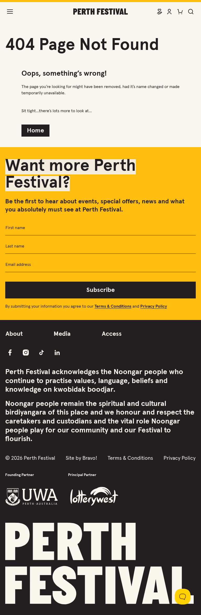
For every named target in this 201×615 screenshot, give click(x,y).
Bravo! (89, 458)
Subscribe (100, 290)
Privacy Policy (180, 458)
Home (35, 130)
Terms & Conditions (130, 458)
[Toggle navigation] (10, 11)
